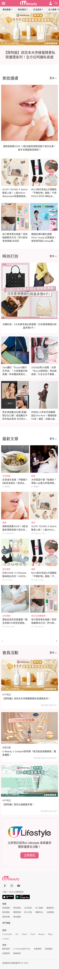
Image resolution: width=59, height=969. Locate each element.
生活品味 (37, 9)
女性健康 (6, 476)
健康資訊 (50, 908)
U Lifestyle (7, 934)
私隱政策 (6, 953)
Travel (24, 934)
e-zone (5, 939)
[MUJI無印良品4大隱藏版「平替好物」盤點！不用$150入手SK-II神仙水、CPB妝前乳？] (44, 552)
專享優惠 (17, 917)
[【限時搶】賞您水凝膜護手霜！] (29, 781)
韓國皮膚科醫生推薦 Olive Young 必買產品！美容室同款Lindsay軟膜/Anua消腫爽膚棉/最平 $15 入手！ (44, 241)
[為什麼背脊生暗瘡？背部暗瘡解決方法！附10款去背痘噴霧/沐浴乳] (44, 599)
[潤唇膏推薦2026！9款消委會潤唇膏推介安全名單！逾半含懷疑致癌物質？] (15, 505)
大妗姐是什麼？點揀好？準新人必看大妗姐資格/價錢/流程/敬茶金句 (43, 483)
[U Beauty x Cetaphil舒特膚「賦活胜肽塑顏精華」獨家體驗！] (29, 728)
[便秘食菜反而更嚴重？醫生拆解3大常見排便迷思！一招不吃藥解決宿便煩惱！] (15, 599)
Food (33, 934)
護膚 (4, 522)
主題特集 (50, 912)
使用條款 (48, 949)
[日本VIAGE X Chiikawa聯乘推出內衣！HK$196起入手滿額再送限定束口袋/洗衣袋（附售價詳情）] (15, 552)
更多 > (53, 78)
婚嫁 (33, 476)
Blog (50, 934)
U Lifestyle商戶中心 (21, 949)
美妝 (33, 522)
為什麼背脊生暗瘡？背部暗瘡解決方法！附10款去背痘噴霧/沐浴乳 (15, 237)
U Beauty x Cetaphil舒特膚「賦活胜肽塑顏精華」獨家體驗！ (29, 753)
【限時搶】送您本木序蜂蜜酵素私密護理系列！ (26, 698)
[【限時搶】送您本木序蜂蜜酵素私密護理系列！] (29, 675)
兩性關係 (6, 912)
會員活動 (6, 917)
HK (16, 934)
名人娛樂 (52, 9)
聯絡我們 (17, 953)
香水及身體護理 (38, 616)
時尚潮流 (22, 9)
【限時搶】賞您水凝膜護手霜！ (18, 804)
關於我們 (6, 949)
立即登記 (29, 855)
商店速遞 (6, 569)
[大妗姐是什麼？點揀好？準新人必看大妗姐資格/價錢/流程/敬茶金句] (44, 459)
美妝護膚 (7, 9)
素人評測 (28, 912)
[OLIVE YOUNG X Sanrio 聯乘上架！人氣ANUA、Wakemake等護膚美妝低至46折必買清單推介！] (44, 505)
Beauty (42, 934)
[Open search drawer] (56, 3)
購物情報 (17, 912)
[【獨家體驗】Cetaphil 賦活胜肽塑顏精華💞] (29, 28)
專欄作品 (39, 912)
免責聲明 (37, 949)
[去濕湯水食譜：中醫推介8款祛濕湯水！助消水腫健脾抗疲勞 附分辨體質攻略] (15, 459)
